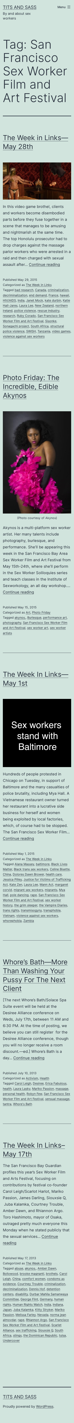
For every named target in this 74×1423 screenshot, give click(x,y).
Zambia (28, 921)
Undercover (11, 1340)
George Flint (29, 1299)
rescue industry (48, 310)
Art (28, 612)
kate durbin (53, 300)
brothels (52, 1273)
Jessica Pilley (12, 879)
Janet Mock (34, 300)
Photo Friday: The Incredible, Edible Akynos (31, 386)
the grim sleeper (25, 905)
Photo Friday (41, 612)
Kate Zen (15, 884)
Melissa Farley (26, 1315)
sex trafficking (26, 1330)
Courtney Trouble (30, 1284)
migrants (51, 890)
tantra (7, 1104)
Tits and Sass (19, 7)
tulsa (62, 1335)
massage (62, 1088)
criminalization (58, 290)
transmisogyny (31, 910)
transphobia (52, 910)
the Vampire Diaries (53, 905)
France (53, 295)
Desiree (38, 1083)
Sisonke (50, 321)
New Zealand (44, 305)
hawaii (64, 295)
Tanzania (44, 331)
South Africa (40, 326)
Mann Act (46, 884)
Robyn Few (34, 1094)
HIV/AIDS (9, 300)
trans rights (11, 910)
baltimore (43, 864)
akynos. (20, 617)
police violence (25, 310)
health (7, 1088)
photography (12, 622)
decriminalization (15, 295)
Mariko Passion (43, 1088)
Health (44, 1078)
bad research (24, 290)
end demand (38, 295)
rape (33, 895)
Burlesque (34, 617)
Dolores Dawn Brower (28, 874)
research (9, 316)
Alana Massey (24, 864)
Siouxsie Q (45, 1330)
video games (61, 331)
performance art (55, 617)
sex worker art (37, 628)
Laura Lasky (21, 1088)
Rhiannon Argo (36, 1320)
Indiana (58, 1304)
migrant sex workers (28, 890)
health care (54, 874)
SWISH (31, 331)
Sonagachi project (16, 326)
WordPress (44, 1406)
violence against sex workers (24, 336)
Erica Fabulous (55, 1083)
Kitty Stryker (44, 1309)
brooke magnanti (32, 1273)
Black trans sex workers (31, 869)
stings (17, 1335)
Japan (7, 1309)
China (7, 874)
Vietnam (9, 915)
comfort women (33, 1279)
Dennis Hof (37, 1289)
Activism (32, 1078)
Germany (46, 1299)
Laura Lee (26, 305)
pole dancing (19, 895)
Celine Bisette (60, 869)
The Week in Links (39, 285)
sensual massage (57, 1099)
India (21, 300)
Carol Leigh (23, 1083)
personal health (14, 1094)
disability (21, 1294)
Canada (40, 290)
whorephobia (12, 921)
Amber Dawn (47, 1268)
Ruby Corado (26, 316)
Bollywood (10, 1273)
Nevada (42, 1315)
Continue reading (44, 264)
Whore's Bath (22, 1104)
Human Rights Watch (28, 1304)
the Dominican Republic (40, 1335)
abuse (19, 1268)
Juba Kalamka (23, 1309)
